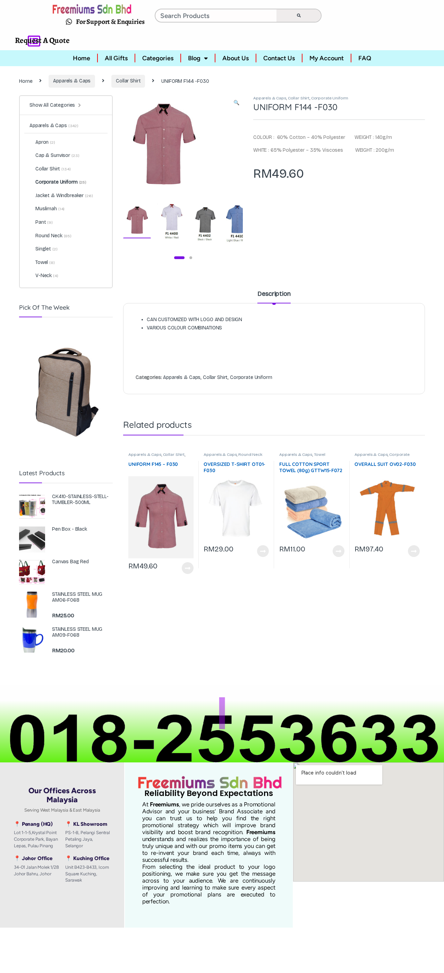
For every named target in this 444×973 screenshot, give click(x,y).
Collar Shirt (128, 81)
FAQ (364, 58)
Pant (44, 222)
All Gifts (116, 58)
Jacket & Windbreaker (64, 195)
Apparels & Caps (72, 81)
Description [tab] (273, 294)
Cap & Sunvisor (57, 155)
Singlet (46, 249)
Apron (45, 142)
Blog (194, 58)
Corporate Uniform (330, 98)
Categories (157, 58)
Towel (319, 454)
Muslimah (50, 209)
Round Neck (250, 454)
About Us (235, 58)
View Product (185, 568)
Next (227, 145)
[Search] (298, 15)
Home (81, 58)
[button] (236, 103)
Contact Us (279, 58)
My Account (326, 58)
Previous (143, 145)
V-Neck (46, 275)
